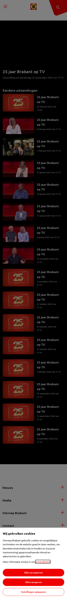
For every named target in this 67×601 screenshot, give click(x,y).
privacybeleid (43, 561)
